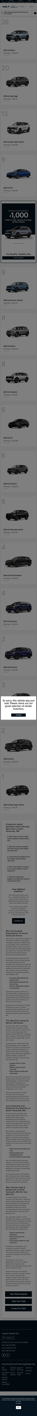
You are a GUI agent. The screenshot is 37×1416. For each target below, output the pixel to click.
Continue (18, 715)
